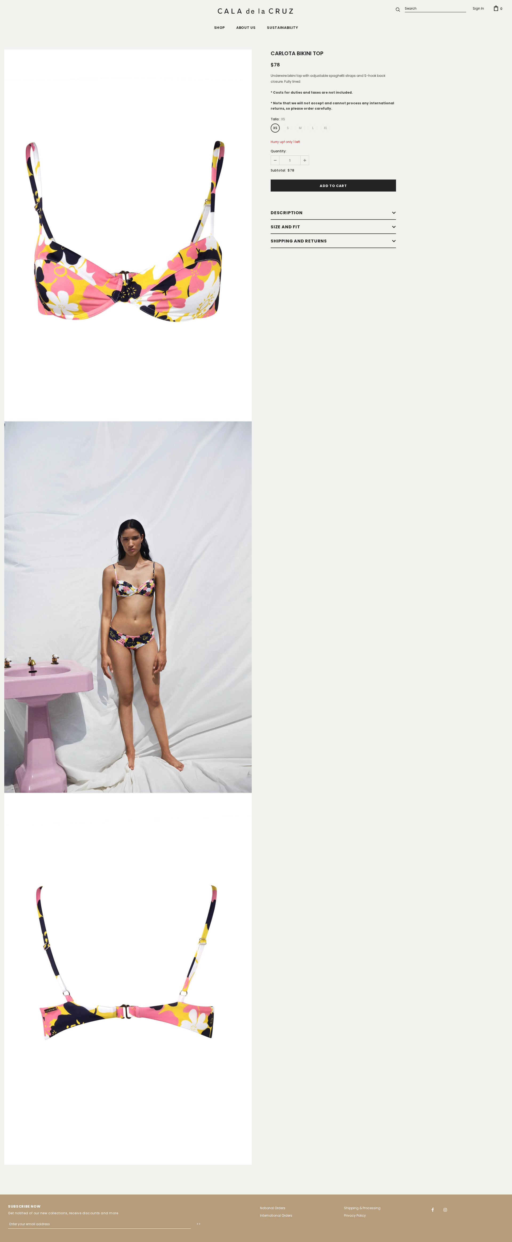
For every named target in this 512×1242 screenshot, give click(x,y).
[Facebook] (433, 1209)
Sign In (478, 8)
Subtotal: (278, 170)
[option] (128, 235)
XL (325, 128)
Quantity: (278, 151)
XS (275, 128)
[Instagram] (445, 1209)
